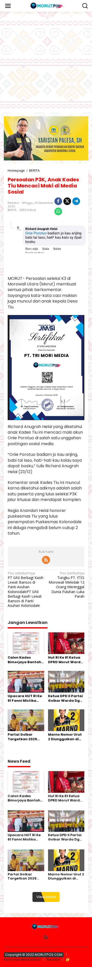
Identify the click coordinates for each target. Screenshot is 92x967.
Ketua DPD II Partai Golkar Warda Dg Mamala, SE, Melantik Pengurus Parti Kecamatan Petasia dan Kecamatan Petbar (66, 698)
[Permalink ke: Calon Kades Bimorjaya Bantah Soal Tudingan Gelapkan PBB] (26, 643)
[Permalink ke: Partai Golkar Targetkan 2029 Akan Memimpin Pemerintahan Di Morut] (26, 720)
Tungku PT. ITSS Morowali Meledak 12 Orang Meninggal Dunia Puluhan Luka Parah (66, 585)
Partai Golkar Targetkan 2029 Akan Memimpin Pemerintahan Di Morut (23, 737)
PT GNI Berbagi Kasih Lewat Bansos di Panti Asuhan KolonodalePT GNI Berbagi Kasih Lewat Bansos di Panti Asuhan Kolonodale (25, 589)
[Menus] (8, 6)
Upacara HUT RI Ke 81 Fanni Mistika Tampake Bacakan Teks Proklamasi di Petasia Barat (25, 698)
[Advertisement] (46, 64)
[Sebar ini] (58, 201)
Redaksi (53, 959)
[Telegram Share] (76, 201)
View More (46, 896)
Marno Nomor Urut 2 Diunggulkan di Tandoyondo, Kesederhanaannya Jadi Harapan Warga (65, 737)
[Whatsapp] (58, 211)
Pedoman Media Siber (22, 959)
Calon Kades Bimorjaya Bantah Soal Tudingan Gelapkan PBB (24, 659)
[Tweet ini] (67, 201)
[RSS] (46, 560)
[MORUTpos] (47, 5)
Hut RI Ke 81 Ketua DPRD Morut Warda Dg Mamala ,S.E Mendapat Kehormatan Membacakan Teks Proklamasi (65, 659)
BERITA (12, 210)
